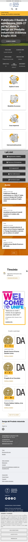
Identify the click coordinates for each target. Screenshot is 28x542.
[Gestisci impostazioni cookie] (27, 271)
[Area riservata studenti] (21, 1)
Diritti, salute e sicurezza (7, 481)
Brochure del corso (6, 452)
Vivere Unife (5, 475)
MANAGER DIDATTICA (7, 443)
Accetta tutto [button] (14, 534)
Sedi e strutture (5, 460)
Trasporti (4, 479)
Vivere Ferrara (5, 477)
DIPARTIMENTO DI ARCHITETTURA (10, 435)
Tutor (3, 450)
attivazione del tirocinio (13, 278)
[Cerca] (12, 9)
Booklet (4, 454)
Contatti (4, 465)
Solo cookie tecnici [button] (14, 530)
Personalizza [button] (14, 538)
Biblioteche (4, 463)
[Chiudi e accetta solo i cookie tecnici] (25, 515)
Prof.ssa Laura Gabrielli (7, 441)
